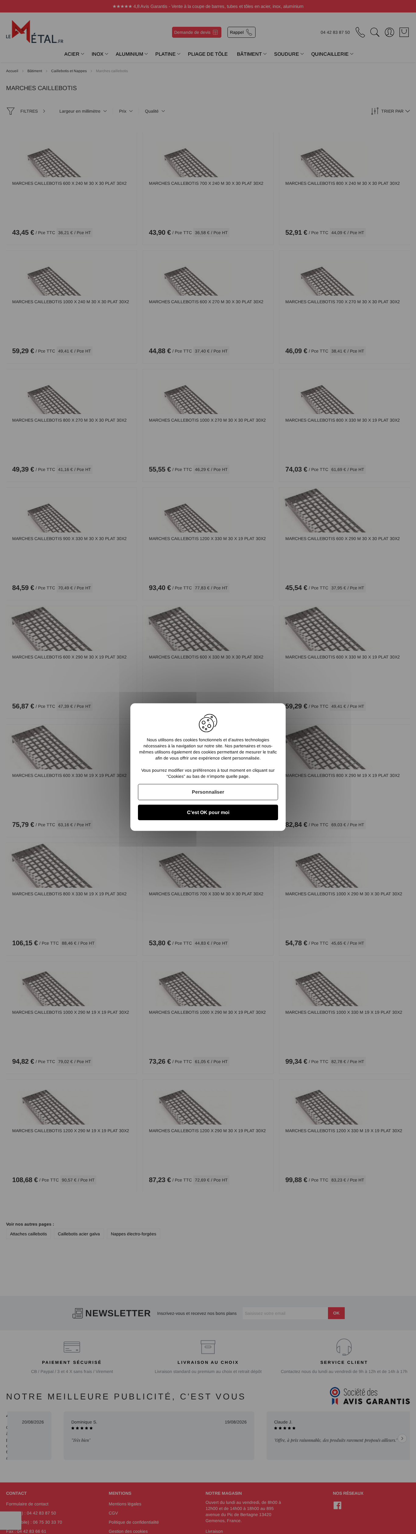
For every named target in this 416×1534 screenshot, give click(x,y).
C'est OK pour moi (208, 812)
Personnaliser (208, 792)
